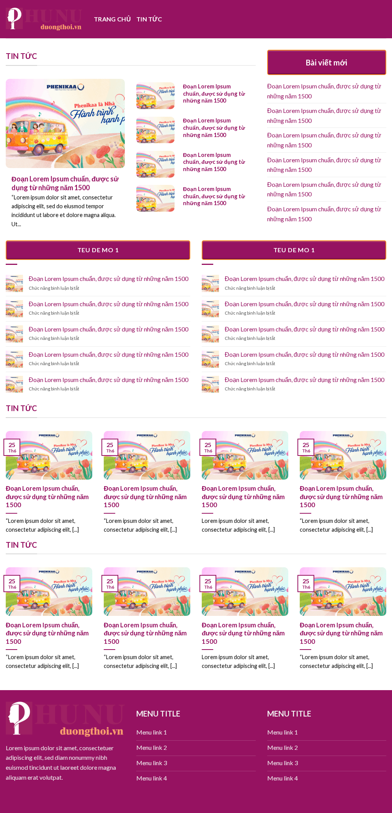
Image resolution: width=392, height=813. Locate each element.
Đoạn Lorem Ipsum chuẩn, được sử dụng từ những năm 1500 (324, 91)
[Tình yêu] (44, 19)
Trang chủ (112, 19)
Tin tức (149, 19)
